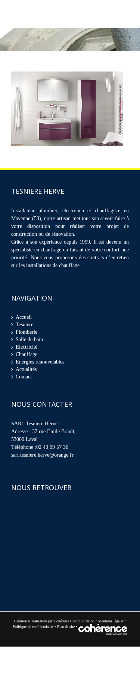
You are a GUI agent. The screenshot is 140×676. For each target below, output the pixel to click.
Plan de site (66, 629)
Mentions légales (111, 624)
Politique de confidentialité (33, 629)
